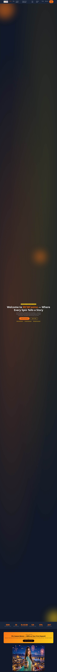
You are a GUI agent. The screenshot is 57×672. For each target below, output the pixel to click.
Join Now (51, 2)
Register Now (26, 670)
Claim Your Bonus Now (28, 640)
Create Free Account (24, 318)
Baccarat (46, 1)
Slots (13, 1)
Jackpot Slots (37, 2)
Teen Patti (32, 2)
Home (10, 1)
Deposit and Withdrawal (24, 2)
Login (31, 670)
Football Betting (17, 2)
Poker (43, 1)
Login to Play (34, 318)
